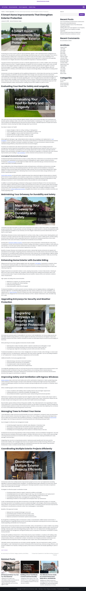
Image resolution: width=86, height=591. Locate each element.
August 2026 (63, 47)
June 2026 (62, 50)
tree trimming (13, 292)
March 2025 (63, 73)
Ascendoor (53, 589)
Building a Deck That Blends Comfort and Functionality (29, 575)
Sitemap (40, 589)
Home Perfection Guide (43, 1)
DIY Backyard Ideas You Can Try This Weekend (10, 575)
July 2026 (62, 49)
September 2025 (64, 64)
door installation (21, 153)
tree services (53, 417)
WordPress (66, 589)
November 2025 (64, 61)
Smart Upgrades (23, 7)
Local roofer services (6, 175)
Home (61, 81)
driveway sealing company (15, 242)
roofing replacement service (18, 189)
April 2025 (62, 72)
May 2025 (62, 70)
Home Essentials (13, 7)
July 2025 (62, 67)
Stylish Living (32, 7)
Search (62, 11)
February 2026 (63, 56)
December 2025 (64, 59)
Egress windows (5, 380)
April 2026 (62, 53)
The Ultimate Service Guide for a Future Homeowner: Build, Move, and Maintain (48, 576)
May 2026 (62, 52)
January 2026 (63, 58)
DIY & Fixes (4, 7)
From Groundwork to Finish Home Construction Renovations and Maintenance (72, 22)
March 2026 (63, 55)
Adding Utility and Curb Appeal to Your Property (72, 28)
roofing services (11, 161)
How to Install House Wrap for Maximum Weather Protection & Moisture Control (70, 33)
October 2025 (63, 63)
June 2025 (62, 69)
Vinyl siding (38, 263)
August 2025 (63, 66)
